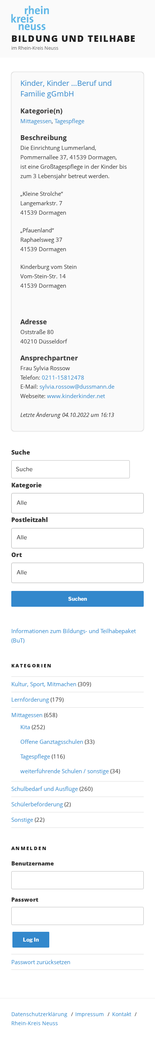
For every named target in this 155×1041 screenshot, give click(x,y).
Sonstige (22, 819)
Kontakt (121, 1014)
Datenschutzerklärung (39, 1014)
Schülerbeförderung (37, 804)
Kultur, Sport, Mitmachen (43, 684)
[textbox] (82, 503)
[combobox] (77, 503)
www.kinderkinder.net (76, 396)
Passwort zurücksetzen (40, 962)
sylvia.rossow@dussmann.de (77, 386)
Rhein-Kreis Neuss (34, 1023)
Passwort (24, 899)
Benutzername (32, 863)
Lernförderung (30, 699)
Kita (25, 727)
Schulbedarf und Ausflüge (44, 788)
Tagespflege (69, 121)
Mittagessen (36, 121)
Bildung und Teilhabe (73, 38)
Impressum (89, 1014)
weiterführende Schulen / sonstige (64, 771)
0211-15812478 (63, 377)
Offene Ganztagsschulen (51, 741)
